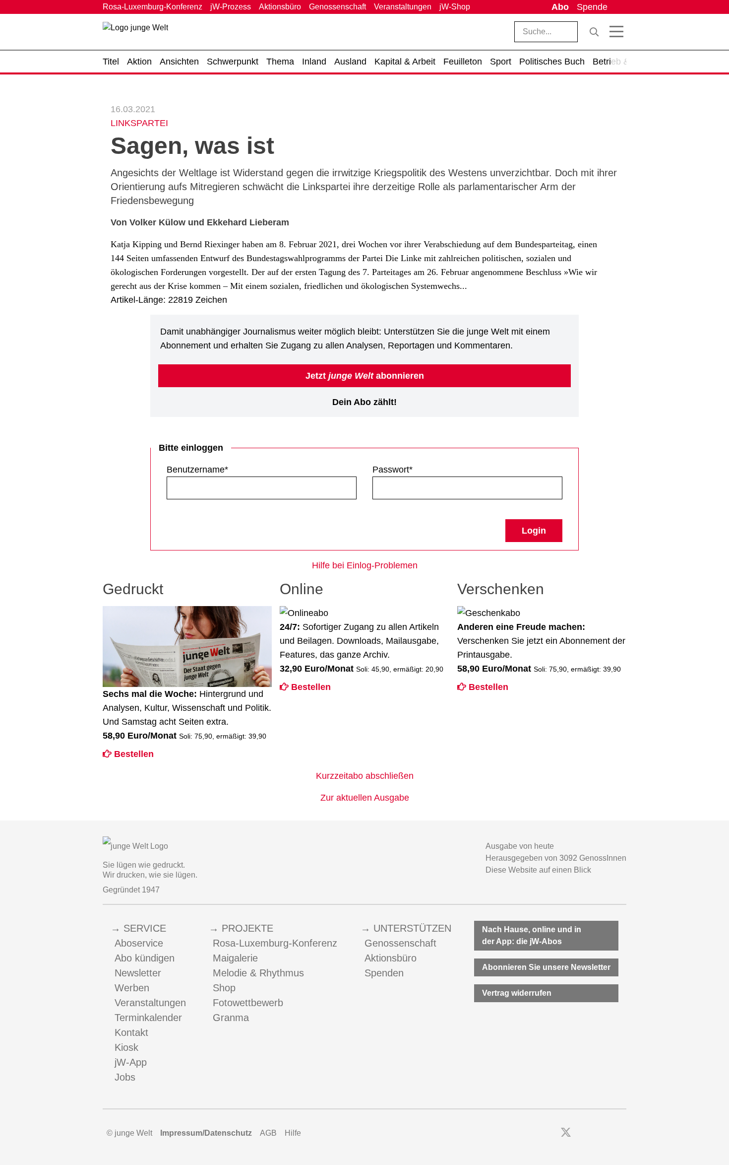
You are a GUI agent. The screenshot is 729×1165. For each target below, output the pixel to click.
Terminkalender (148, 1017)
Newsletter (138, 972)
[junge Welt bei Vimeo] (608, 1133)
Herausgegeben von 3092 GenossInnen (556, 858)
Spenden (384, 972)
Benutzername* (197, 470)
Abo (560, 7)
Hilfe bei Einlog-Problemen (365, 565)
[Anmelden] (618, 7)
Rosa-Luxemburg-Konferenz (152, 6)
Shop (224, 987)
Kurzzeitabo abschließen (365, 776)
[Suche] (594, 32)
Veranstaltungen (402, 6)
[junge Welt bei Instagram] (581, 1133)
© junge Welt (129, 1133)
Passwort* (392, 470)
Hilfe (293, 1133)
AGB (268, 1133)
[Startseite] (135, 34)
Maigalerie (235, 958)
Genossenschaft (337, 6)
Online (301, 589)
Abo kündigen (145, 958)
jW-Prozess (230, 6)
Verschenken (500, 589)
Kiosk (126, 1047)
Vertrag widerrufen (516, 993)
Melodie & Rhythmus (258, 972)
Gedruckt (133, 589)
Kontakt (131, 1032)
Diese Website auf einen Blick (538, 870)
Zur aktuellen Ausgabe (364, 798)
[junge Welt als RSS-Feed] (621, 1133)
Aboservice (139, 943)
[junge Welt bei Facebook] (550, 1133)
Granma (231, 1017)
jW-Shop (454, 6)
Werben (132, 987)
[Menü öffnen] (616, 32)
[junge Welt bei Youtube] (595, 1133)
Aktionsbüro (280, 6)
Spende (592, 7)
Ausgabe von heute (520, 846)
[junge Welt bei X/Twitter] (566, 1133)
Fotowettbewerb (248, 1002)
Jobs (125, 1077)
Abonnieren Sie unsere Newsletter (546, 967)
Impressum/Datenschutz (206, 1133)
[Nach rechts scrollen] (618, 61)
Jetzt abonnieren (364, 376)
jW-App (131, 1062)
